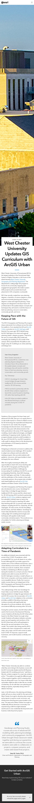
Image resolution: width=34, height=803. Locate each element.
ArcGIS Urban (11, 497)
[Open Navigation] (32, 2)
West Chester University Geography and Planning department (13, 280)
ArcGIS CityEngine (20, 329)
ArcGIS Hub (24, 481)
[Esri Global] (5, 2)
